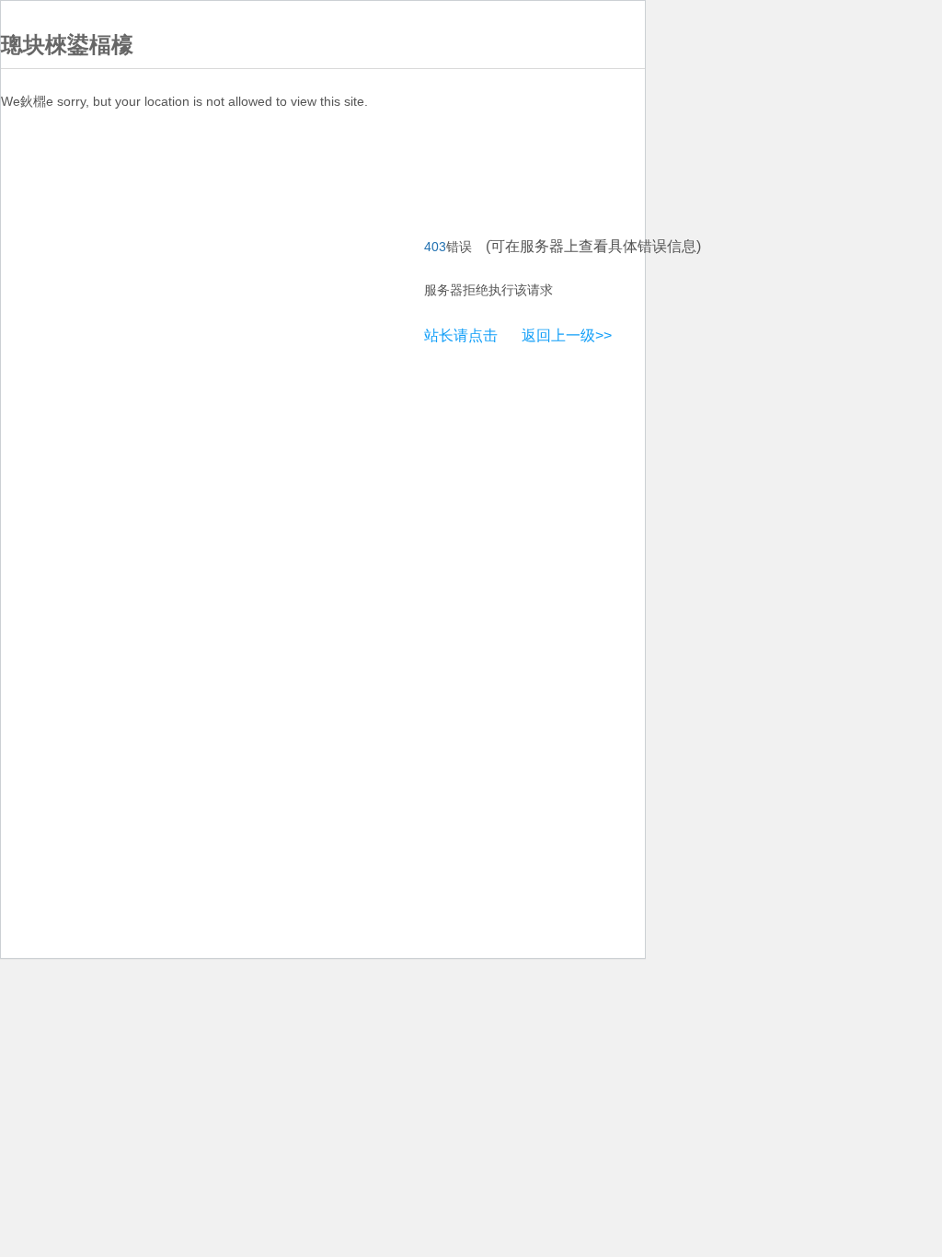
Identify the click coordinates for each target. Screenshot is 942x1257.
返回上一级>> (567, 335)
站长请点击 (461, 335)
